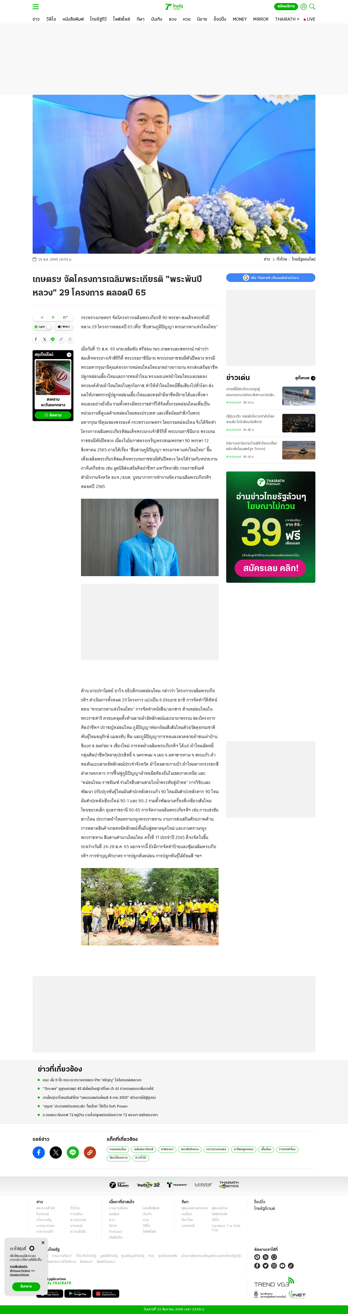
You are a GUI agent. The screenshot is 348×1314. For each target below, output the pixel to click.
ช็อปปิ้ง (259, 1202)
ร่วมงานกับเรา (62, 1256)
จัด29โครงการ (119, 1157)
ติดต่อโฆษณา (106, 1262)
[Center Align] (43, 1243)
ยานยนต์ (76, 1226)
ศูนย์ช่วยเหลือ (167, 1256)
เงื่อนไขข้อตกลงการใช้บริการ (56, 1262)
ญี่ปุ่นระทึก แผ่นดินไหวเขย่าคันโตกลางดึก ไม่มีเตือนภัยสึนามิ (250, 419)
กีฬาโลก (187, 1220)
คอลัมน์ (114, 1214)
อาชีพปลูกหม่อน (243, 1149)
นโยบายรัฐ (43, 1220)
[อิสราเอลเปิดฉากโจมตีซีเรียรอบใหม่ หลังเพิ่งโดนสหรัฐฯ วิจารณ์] (298, 450)
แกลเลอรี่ (188, 1226)
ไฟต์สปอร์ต (219, 1214)
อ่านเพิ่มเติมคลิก (20, 1268)
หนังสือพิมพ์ (151, 1208)
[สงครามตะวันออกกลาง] (53, 377)
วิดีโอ (146, 1226)
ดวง (112, 1220)
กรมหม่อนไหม (118, 1149)
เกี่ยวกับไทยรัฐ (86, 1256)
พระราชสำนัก (45, 1208)
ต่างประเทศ (233, 402)
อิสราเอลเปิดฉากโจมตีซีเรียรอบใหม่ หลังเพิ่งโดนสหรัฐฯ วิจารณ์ (251, 446)
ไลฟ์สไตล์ (149, 1232)
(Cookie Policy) (19, 1275)
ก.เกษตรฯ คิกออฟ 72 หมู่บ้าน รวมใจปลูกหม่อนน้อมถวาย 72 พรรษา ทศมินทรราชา (100, 1115)
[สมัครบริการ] (270, 527)
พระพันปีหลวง (190, 1149)
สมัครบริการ (286, 6)
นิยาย (113, 1226)
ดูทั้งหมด (302, 378)
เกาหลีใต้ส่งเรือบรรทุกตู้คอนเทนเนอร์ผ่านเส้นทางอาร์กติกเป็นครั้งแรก (250, 392)
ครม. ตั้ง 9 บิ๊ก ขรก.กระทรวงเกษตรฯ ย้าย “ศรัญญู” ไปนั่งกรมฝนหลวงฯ (92, 1080)
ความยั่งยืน (78, 1232)
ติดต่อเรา (86, 1262)
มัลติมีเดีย (116, 1238)
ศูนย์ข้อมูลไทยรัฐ (132, 1256)
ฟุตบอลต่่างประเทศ (195, 1208)
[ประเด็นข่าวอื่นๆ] (69, 355)
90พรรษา (167, 1149)
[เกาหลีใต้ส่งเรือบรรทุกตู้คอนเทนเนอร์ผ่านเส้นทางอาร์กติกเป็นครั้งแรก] (298, 396)
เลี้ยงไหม (266, 1149)
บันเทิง (147, 1214)
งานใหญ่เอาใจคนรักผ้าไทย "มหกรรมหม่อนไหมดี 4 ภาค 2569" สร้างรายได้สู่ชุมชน (99, 1098)
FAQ (151, 1256)
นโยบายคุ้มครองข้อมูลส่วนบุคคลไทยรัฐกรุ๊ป (211, 1256)
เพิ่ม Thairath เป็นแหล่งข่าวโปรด (275, 277)
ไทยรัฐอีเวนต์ (264, 1209)
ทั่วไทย (282, 260)
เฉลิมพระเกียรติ (143, 1149)
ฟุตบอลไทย (219, 1208)
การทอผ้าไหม (287, 1149)
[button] (36, 339)
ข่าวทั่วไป (140, 1157)
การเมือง (76, 1214)
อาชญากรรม (45, 1226)
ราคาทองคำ (44, 1232)
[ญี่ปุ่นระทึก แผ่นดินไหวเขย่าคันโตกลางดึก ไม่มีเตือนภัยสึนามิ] (298, 423)
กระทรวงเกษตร (216, 1149)
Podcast (115, 1232)
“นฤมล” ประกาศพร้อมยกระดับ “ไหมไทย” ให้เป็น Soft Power (85, 1106)
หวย (146, 1220)
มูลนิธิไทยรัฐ (108, 1256)
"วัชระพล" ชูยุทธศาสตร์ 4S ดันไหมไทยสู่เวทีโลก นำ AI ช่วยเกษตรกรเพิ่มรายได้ (98, 1089)
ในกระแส (42, 1214)
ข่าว (267, 260)
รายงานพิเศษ (118, 1208)
